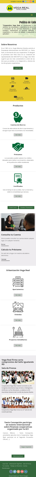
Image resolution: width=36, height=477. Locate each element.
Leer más (18, 68)
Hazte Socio (13, 207)
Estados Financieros (26, 207)
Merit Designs (24, 476)
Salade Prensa (13, 82)
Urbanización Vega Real (15, 463)
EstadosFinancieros (26, 82)
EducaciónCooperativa (13, 90)
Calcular (3, 259)
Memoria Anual (18, 456)
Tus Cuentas (6, 466)
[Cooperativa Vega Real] (18, 8)
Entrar (3, 244)
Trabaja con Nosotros (16, 466)
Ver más (18, 135)
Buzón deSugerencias (20, 98)
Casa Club (27, 89)
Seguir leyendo (26, 447)
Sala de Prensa (27, 463)
